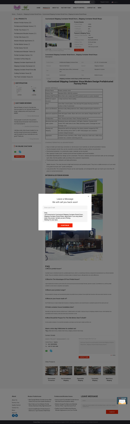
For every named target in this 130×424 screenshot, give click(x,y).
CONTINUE (65, 225)
